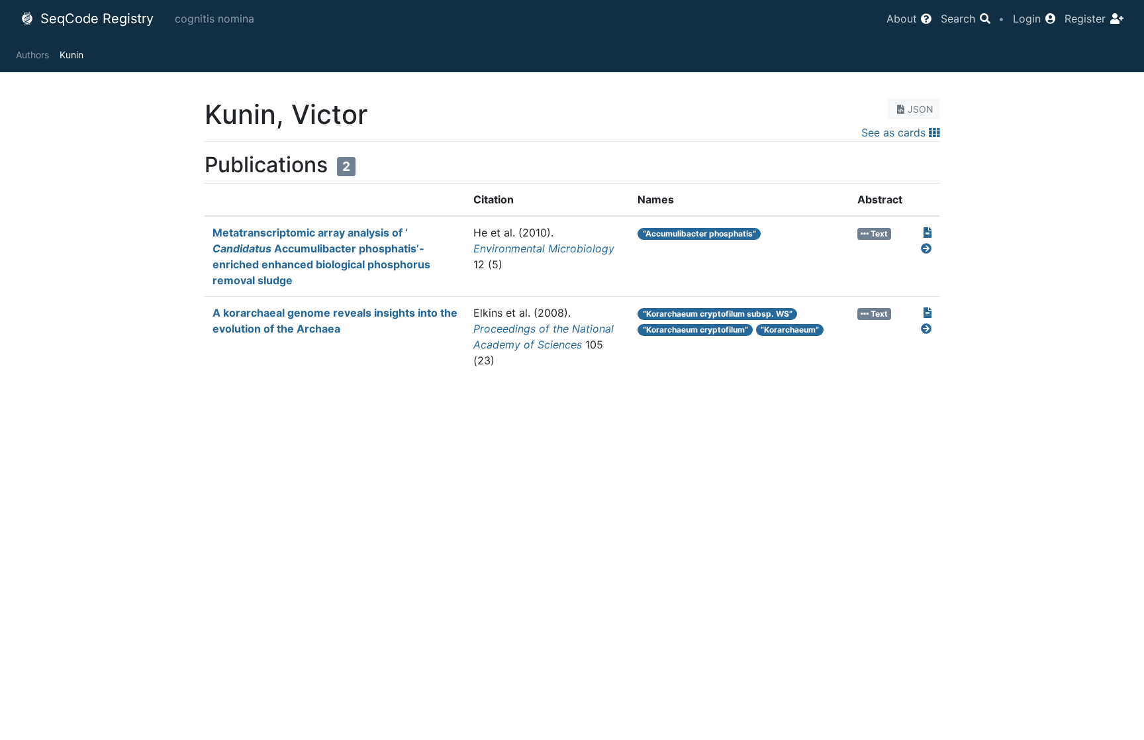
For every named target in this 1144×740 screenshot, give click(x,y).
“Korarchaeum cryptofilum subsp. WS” (717, 314)
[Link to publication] (927, 232)
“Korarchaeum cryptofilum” (695, 330)
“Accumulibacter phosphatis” (699, 233)
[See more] (926, 248)
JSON (920, 109)
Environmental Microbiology (543, 248)
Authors (32, 54)
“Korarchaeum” (790, 330)
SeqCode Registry (95, 18)
